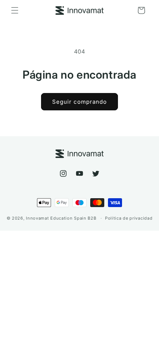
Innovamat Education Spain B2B (61, 218)
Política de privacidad (128, 218)
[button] (15, 10)
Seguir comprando (79, 101)
